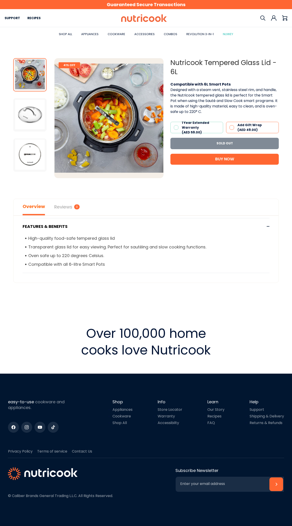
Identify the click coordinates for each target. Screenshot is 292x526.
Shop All (119, 422)
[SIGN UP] (276, 484)
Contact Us (82, 451)
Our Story (215, 409)
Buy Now (224, 159)
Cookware (121, 416)
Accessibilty (168, 422)
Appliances (122, 409)
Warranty (166, 416)
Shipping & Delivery (267, 416)
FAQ (211, 422)
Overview (34, 206)
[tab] (30, 74)
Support (12, 18)
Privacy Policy (20, 451)
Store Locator (170, 409)
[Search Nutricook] (262, 18)
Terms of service (52, 451)
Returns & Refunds (266, 422)
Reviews (66, 207)
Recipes (34, 18)
